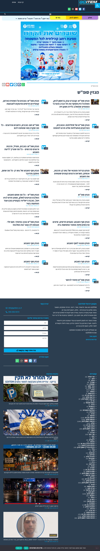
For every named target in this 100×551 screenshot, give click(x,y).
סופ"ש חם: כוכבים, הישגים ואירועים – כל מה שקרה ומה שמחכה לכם (20, 126)
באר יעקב (45, 18)
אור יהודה (91, 377)
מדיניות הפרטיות (35, 548)
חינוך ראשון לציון (89, 429)
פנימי (93, 484)
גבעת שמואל (90, 403)
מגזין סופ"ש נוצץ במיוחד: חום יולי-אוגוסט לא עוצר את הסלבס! (23, 223)
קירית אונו (91, 488)
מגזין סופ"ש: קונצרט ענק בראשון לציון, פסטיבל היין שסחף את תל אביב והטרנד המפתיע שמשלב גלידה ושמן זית (71, 103)
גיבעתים (92, 406)
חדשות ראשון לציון (88, 421)
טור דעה (92, 434)
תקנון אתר (93, 336)
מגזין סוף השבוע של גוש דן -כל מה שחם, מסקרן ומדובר (20, 172)
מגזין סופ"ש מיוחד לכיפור (78, 279)
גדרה (93, 404)
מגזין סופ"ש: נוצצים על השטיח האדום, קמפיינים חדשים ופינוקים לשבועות (21, 102)
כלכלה (92, 442)
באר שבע (91, 388)
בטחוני (92, 391)
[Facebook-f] (83, 9)
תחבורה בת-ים (90, 505)
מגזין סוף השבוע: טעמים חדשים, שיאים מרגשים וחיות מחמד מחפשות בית (71, 223)
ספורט (92, 468)
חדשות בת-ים (90, 417)
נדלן (93, 462)
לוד (93, 451)
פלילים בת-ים (90, 479)
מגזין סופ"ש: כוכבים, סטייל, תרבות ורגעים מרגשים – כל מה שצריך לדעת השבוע (21, 149)
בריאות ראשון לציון (88, 399)
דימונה (92, 408)
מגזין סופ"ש (84, 194)
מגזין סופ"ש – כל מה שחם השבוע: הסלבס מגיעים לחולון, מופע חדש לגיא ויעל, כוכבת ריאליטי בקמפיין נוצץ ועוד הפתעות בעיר (21, 199)
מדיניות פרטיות (91, 339)
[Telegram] (80, 9)
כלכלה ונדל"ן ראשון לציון (86, 447)
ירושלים (92, 440)
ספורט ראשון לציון (88, 473)
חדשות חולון (90, 419)
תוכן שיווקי (91, 501)
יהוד (93, 438)
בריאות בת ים (90, 395)
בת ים (58, 17)
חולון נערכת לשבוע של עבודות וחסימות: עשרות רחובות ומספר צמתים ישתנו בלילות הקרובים (31, 472)
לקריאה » (87, 120)
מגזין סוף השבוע (27, 243)
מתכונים (92, 458)
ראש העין (91, 492)
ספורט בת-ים (90, 469)
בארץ (93, 390)
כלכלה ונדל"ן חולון (88, 445)
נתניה (93, 466)
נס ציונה (38, 18)
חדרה (93, 414)
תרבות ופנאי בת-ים (88, 514)
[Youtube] (76, 9)
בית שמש (91, 393)
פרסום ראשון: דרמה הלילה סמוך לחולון (46, 506)
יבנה (93, 436)
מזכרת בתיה (90, 456)
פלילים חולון (90, 481)
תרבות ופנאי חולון (88, 516)
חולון (90, 17)
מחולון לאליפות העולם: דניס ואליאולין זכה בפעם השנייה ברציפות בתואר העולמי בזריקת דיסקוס (32, 438)
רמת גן (92, 499)
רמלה (93, 497)
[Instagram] (72, 9)
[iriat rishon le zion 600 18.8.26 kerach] (50, 79)
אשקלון (92, 384)
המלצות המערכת (89, 410)
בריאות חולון (90, 397)
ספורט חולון (90, 471)
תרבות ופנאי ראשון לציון (86, 518)
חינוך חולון (91, 427)
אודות (14, 2)
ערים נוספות (22, 18)
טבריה (92, 432)
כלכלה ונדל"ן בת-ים (88, 443)
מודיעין (92, 455)
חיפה (93, 430)
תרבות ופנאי (90, 512)
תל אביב (92, 510)
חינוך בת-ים (90, 425)
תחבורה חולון (90, 507)
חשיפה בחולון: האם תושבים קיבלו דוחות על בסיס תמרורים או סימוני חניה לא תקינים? (33, 404)
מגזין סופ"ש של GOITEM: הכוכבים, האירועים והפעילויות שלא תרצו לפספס (71, 126)
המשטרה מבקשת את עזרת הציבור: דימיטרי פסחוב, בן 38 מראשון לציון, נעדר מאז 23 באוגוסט (31, 540)
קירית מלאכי (90, 490)
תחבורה (92, 503)
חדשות (92, 416)
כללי (93, 449)
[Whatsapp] (69, 9)
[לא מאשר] (97, 548)
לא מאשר (18, 548)
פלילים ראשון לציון (88, 482)
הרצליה (92, 412)
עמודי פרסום (90, 475)
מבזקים (92, 453)
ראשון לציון (74, 17)
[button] (97, 5)
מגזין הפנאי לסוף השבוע (78, 243)
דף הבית (21, 2)
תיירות (92, 508)
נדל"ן (93, 460)
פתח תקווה (91, 486)
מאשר (26, 548)
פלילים (92, 477)
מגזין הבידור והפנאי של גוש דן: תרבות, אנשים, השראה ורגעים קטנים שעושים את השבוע (72, 173)
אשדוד (92, 382)
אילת (93, 380)
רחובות (30, 18)
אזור (93, 378)
